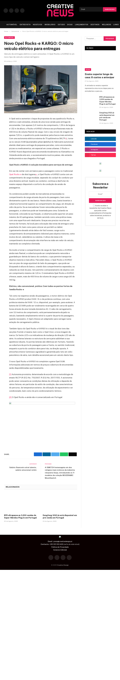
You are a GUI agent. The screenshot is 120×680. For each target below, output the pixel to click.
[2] (10, 397)
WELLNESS (106, 24)
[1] (10, 374)
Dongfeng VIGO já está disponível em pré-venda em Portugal (60, 516)
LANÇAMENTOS (81, 24)
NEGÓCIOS (37, 24)
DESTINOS (95, 24)
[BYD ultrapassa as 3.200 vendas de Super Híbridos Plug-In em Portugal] (21, 502)
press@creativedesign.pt (63, 541)
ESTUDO (61, 24)
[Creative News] (60, 10)
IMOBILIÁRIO (50, 24)
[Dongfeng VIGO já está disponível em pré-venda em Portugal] (60, 502)
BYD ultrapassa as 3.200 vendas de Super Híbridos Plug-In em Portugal (20, 516)
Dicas (88, 69)
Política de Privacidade (60, 547)
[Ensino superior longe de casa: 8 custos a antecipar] (100, 62)
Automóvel (9, 37)
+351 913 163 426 (56, 544)
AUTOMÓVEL (11, 24)
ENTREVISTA (25, 24)
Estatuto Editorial (60, 550)
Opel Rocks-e (15, 174)
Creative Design (63, 565)
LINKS (116, 24)
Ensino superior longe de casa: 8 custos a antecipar (99, 76)
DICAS (70, 24)
